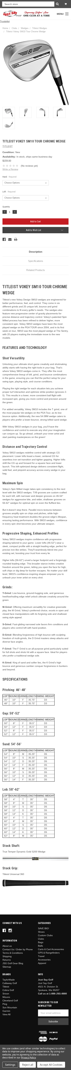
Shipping (7, 956)
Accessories (44, 959)
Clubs (14, 28)
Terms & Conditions (12, 953)
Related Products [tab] (35, 270)
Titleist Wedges (39, 28)
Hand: (9, 177)
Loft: (9, 191)
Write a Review (10, 169)
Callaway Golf (9, 983)
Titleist (5, 986)
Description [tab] (35, 251)
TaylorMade (8, 979)
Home (5, 28)
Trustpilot (5, 21)
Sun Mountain (9, 1007)
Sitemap (6, 966)
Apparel (42, 963)
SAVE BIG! (43, 928)
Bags (40, 942)
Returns (6, 960)
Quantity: (6, 206)
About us (7, 946)
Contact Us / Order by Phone (17, 949)
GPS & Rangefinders (49, 952)
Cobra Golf (8, 990)
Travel (41, 956)
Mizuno (6, 997)
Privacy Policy (28, 1057)
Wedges (25, 28)
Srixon (5, 993)
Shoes (41, 932)
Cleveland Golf (10, 1000)
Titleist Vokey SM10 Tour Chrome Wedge (26, 31)
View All (6, 1014)
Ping (4, 1004)
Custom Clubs (45, 935)
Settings (10, 1065)
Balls (40, 945)
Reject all (27, 1065)
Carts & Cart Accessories (51, 949)
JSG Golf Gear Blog (12, 963)
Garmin (6, 1011)
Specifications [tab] (35, 261)
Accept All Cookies (51, 1065)
